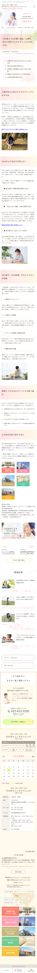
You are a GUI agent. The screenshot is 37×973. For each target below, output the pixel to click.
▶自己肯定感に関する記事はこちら (12, 225)
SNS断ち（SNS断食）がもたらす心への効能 (19, 70)
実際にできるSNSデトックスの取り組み (18, 74)
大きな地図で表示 (29, 851)
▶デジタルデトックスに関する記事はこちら (15, 129)
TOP (3, 27)
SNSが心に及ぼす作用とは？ (15, 66)
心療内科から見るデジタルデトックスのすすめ (19, 62)
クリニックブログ (11, 27)
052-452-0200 (18, 807)
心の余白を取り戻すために (14, 77)
